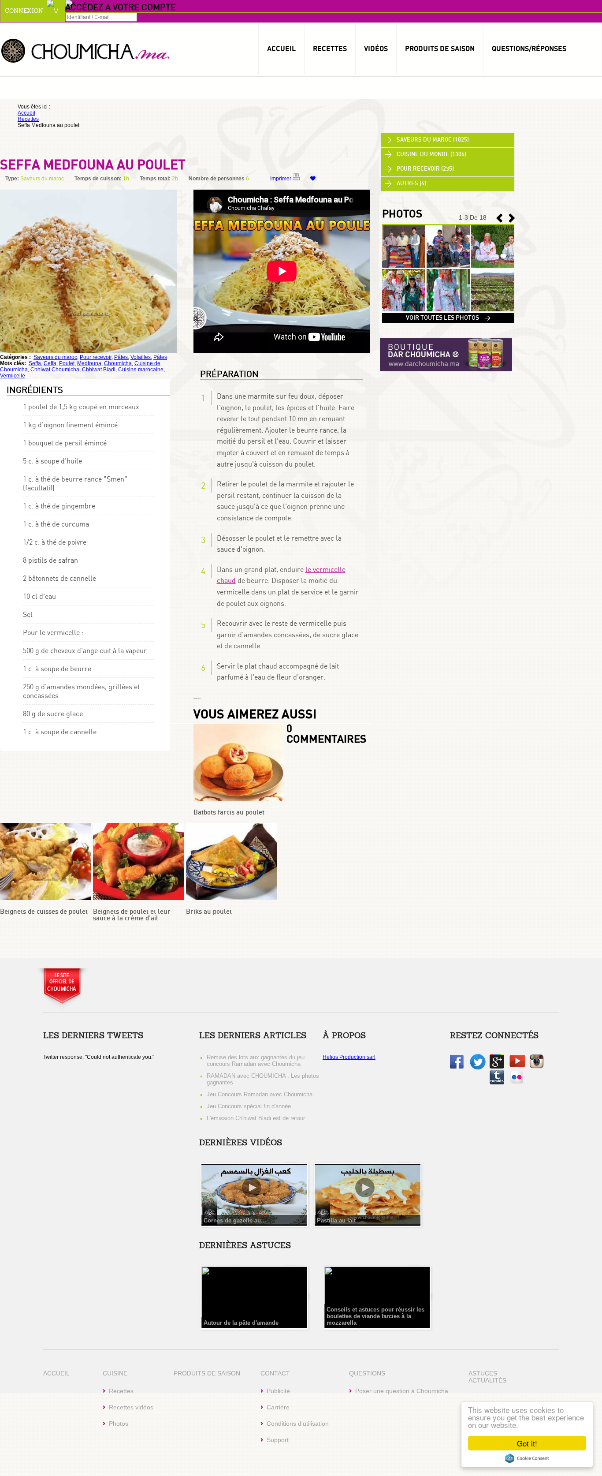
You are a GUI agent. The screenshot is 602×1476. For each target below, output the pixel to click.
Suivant (499, 218)
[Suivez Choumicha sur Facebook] (457, 1067)
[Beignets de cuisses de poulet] (45, 898)
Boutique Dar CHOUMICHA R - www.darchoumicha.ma (446, 355)
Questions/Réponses (529, 48)
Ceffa (50, 363)
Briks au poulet (209, 911)
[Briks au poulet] (231, 898)
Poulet (66, 363)
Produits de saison (440, 48)
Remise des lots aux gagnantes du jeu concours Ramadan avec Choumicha (256, 1060)
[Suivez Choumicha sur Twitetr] (478, 1068)
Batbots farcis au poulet (228, 812)
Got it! (527, 1443)
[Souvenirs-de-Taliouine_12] (492, 309)
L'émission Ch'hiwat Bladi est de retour (256, 1118)
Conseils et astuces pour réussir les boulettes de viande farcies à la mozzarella (375, 1316)
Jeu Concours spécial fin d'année (249, 1106)
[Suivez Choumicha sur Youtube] (517, 1065)
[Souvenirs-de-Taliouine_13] (448, 309)
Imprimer (281, 179)
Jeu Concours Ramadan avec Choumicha (259, 1094)
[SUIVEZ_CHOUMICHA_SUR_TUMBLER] (497, 1083)
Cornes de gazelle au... (235, 1220)
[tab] (447, 140)
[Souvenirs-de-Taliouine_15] (492, 266)
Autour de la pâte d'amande (241, 1322)
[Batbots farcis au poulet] (238, 799)
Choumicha (86, 50)
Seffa (35, 363)
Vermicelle (12, 376)
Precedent (512, 218)
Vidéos (376, 48)
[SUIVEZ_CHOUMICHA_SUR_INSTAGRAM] (536, 1067)
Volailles (140, 357)
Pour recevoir (95, 357)
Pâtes (121, 357)
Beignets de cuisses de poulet (44, 911)
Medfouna (89, 363)
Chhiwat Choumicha (54, 369)
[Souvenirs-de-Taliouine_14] (403, 309)
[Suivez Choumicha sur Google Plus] (497, 1067)
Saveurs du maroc (55, 357)
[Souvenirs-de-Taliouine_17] (403, 266)
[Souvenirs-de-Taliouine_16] (448, 266)
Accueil (281, 48)
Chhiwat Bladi (98, 369)
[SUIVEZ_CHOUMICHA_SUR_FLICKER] (516, 1083)
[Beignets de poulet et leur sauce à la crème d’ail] (138, 898)
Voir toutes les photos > (448, 318)
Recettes (330, 48)
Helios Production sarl (349, 1057)
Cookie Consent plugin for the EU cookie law (527, 1458)
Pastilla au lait (336, 1220)
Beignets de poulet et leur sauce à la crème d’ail (132, 915)
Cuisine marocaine (141, 369)
